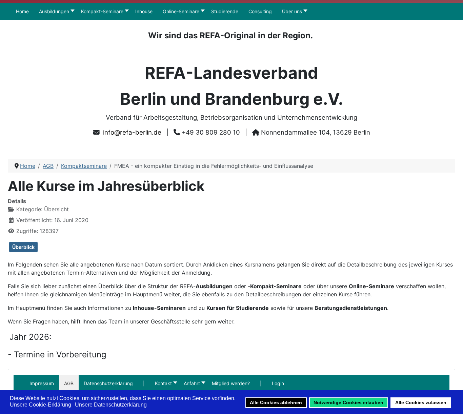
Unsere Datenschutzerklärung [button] (111, 405)
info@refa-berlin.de (132, 132)
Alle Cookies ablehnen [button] (276, 402)
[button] (144, 383)
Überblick (23, 247)
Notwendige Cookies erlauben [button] (348, 402)
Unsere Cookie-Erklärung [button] (40, 405)
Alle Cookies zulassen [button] (420, 402)
